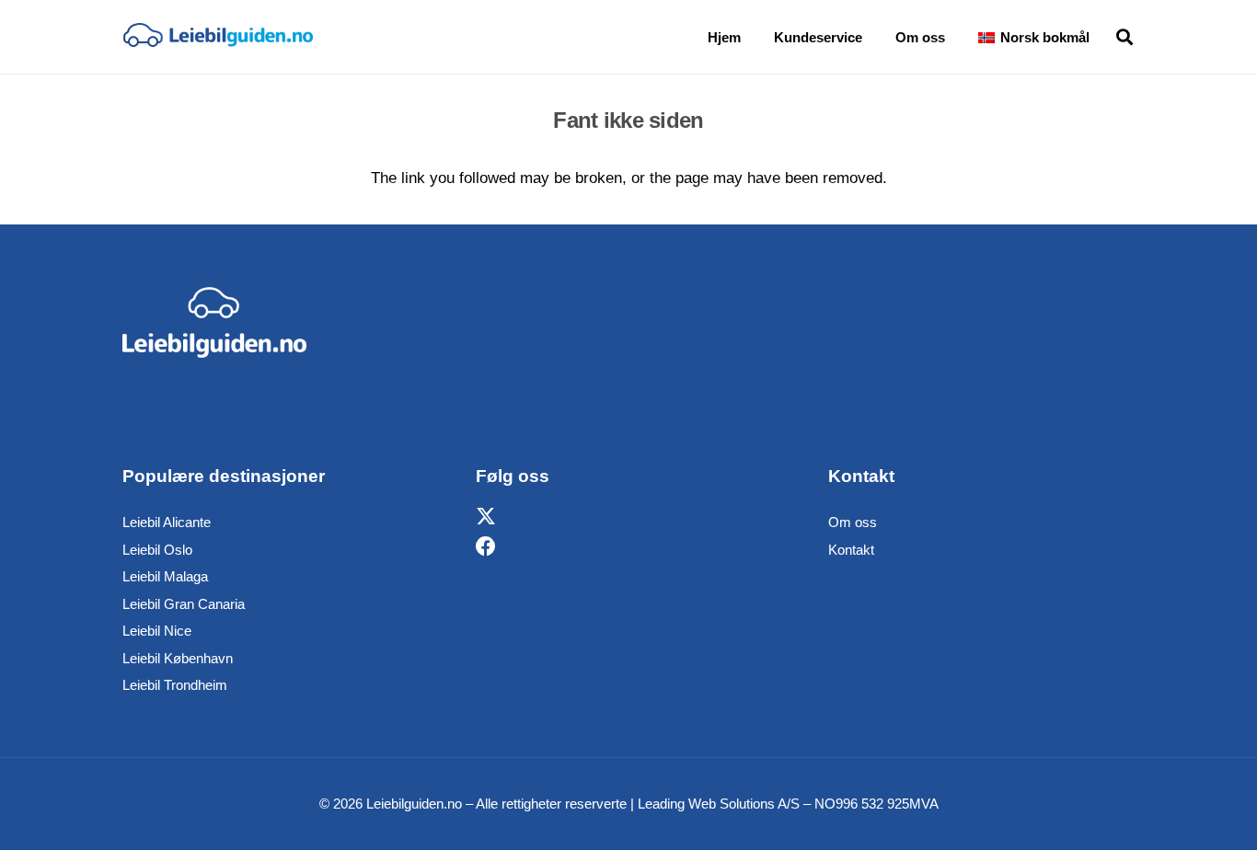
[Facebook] (486, 546)
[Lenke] (217, 37)
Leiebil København (177, 658)
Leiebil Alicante (166, 522)
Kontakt (851, 549)
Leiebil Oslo (157, 549)
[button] (1102, 37)
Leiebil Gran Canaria (183, 604)
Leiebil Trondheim (174, 685)
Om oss (852, 522)
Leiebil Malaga (165, 576)
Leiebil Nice (156, 630)
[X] (486, 517)
